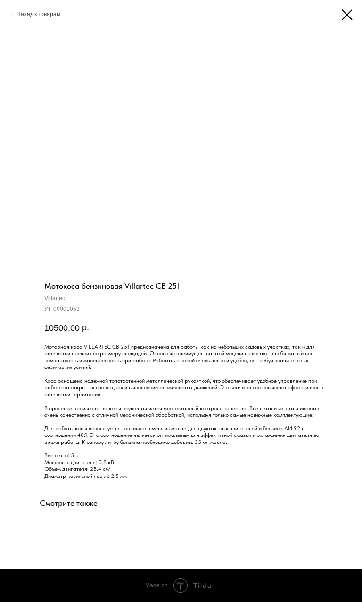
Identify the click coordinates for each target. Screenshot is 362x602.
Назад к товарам (38, 13)
